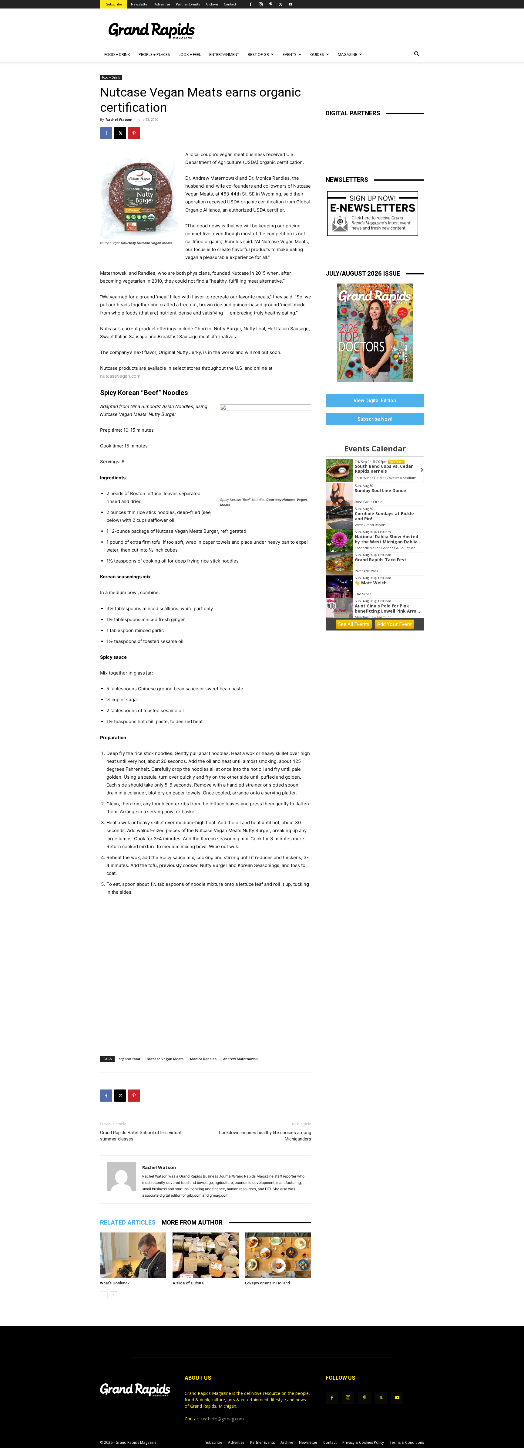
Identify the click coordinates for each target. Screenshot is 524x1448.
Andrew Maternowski (240, 1058)
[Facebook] (250, 4)
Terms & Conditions (407, 1442)
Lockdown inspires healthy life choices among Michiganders (265, 1136)
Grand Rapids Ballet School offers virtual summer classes (140, 1136)
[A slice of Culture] (206, 1255)
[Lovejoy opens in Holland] (278, 1255)
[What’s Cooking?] (133, 1255)
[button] (416, 55)
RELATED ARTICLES (128, 1222)
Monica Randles (203, 1058)
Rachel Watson (119, 119)
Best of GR (258, 54)
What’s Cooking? (114, 1283)
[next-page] (113, 1295)
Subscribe (114, 4)
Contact (230, 4)
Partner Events (188, 4)
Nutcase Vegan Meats (165, 1058)
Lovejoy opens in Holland (267, 1283)
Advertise (162, 4)
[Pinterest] (270, 4)
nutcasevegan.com (120, 376)
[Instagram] (260, 4)
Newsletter (140, 4)
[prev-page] (104, 1295)
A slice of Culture (188, 1283)
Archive (212, 4)
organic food (129, 1058)
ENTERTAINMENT (224, 54)
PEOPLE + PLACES (154, 54)
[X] (280, 4)
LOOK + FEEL (190, 54)
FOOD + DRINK (117, 54)
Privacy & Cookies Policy (363, 1442)
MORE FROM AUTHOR (192, 1222)
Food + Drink (111, 77)
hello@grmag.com (226, 1419)
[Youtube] (290, 4)
